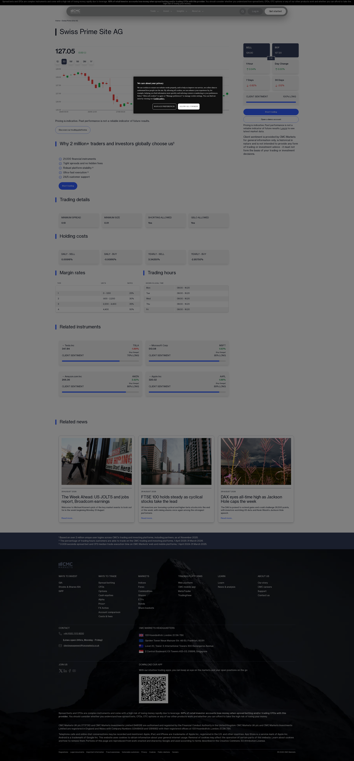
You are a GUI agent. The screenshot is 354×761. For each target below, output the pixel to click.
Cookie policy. (159, 99)
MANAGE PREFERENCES (164, 106)
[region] (178, 95)
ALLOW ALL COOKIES (188, 106)
